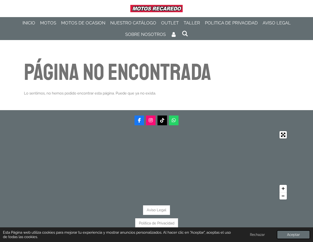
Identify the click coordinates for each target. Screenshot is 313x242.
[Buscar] (184, 34)
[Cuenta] (173, 34)
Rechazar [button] (257, 235)
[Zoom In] (283, 188)
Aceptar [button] (293, 235)
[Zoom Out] (283, 196)
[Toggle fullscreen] (283, 134)
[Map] (156, 165)
